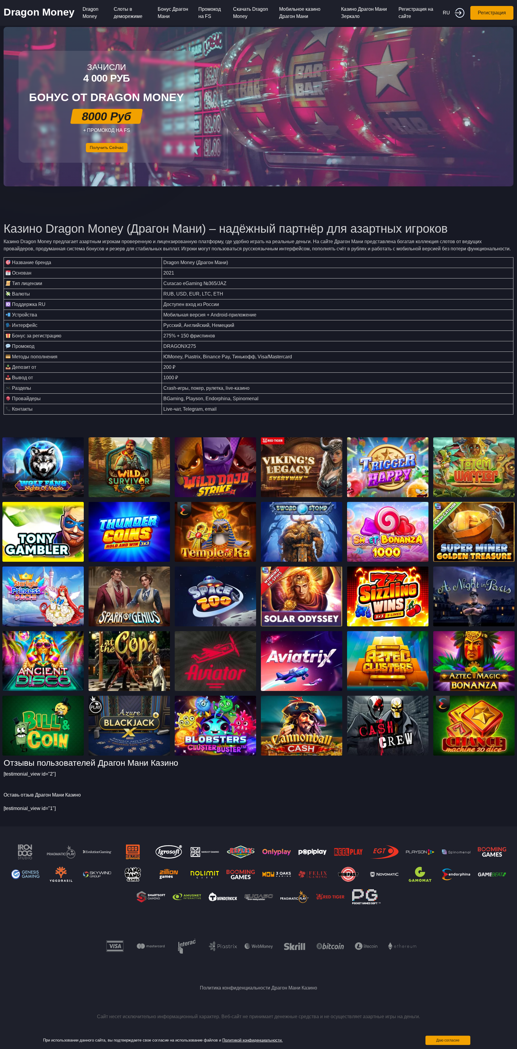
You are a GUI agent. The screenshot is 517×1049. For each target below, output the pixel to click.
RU (446, 12)
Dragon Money (39, 12)
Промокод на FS (209, 13)
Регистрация (492, 12)
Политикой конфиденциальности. (252, 1040)
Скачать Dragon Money (250, 13)
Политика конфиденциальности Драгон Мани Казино (258, 987)
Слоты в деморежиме (128, 13)
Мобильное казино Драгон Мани (299, 13)
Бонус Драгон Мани (173, 13)
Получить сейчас (107, 147)
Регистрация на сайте (416, 13)
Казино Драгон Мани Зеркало (364, 13)
